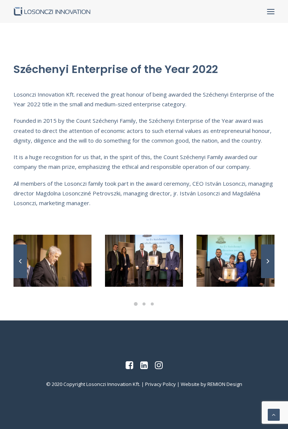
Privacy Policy (160, 384)
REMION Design (224, 384)
